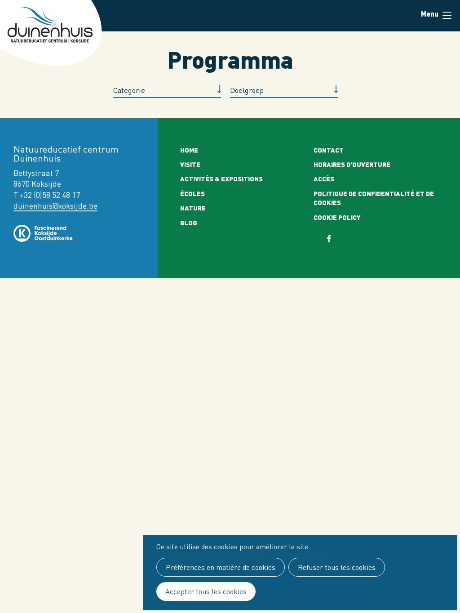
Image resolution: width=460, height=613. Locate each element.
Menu (446, 15)
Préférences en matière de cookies (220, 567)
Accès (324, 179)
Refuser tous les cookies (337, 567)
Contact (329, 150)
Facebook (335, 239)
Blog (188, 223)
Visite (190, 164)
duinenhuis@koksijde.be (55, 205)
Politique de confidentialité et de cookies (374, 197)
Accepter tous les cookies (206, 591)
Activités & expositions (221, 179)
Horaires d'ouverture (352, 164)
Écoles (192, 193)
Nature (193, 208)
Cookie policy (337, 217)
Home (189, 150)
